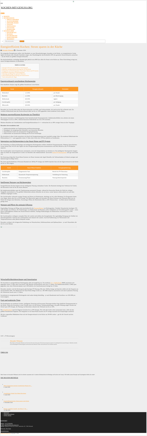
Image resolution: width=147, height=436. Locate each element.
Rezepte (7, 16)
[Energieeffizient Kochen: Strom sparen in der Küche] (6, 399)
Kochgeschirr (9, 30)
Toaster (10, 24)
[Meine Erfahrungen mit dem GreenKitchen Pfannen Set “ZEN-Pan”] (6, 384)
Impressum (6, 412)
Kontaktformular (5, 431)
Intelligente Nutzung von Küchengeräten (13, 72)
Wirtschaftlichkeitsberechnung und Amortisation (15, 75)
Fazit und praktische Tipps (9, 77)
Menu (2, 13)
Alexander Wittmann (7, 50)
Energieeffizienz (38, 208)
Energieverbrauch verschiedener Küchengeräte (14, 68)
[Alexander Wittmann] (5, 341)
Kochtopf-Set (11, 32)
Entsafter (10, 27)
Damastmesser (12, 37)
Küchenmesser (12, 35)
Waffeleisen (11, 26)
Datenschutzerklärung (9, 414)
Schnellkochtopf (7, 310)
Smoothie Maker (13, 22)
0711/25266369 (9, 423)
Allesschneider (12, 21)
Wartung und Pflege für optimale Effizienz (13, 74)
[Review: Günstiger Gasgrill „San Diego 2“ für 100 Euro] (6, 407)
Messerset (10, 39)
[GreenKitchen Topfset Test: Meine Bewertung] (6, 392)
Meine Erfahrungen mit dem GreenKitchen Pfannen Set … (18, 385)
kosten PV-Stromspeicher (59, 152)
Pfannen (10, 34)
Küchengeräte (9, 18)
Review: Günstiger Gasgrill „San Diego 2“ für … (16, 408)
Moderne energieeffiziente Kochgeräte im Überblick (16, 69)
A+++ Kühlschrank (56, 283)
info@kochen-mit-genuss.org (12, 425)
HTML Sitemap (7, 415)
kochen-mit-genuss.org (17, 7)
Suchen (22, 41)
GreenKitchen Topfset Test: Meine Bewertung (15, 393)
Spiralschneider (13, 19)
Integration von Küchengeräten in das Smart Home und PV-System (19, 71)
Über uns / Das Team (6, 428)
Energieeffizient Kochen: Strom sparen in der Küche (16, 401)
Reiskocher (11, 29)
